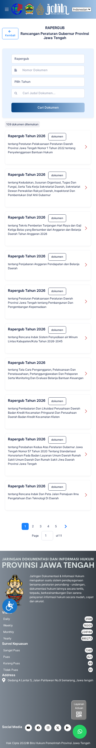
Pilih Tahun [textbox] (22, 81)
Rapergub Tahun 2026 (26, 136)
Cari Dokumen (48, 107)
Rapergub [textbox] (21, 58)
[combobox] (48, 58)
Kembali (10, 35)
